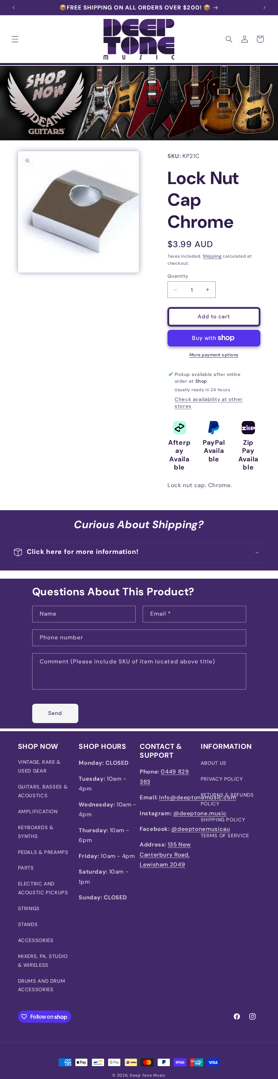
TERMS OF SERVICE (225, 835)
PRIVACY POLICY (222, 779)
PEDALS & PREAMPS (43, 852)
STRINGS (29, 908)
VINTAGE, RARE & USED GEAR (39, 766)
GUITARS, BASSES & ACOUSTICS (43, 791)
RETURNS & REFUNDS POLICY (227, 799)
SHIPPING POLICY (223, 819)
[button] (15, 39)
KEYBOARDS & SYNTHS (36, 832)
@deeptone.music (199, 813)
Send (55, 713)
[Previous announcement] (13, 7)
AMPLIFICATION (38, 811)
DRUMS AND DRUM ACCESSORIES (41, 985)
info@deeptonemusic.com (197, 797)
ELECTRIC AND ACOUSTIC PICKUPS (43, 888)
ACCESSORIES (36, 940)
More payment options (214, 355)
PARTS (26, 867)
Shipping (212, 256)
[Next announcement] (264, 7)
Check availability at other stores (209, 402)
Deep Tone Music (148, 1075)
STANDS (28, 924)
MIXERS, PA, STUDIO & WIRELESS (43, 960)
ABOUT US (213, 763)
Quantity (177, 276)
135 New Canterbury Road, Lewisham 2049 (165, 854)
